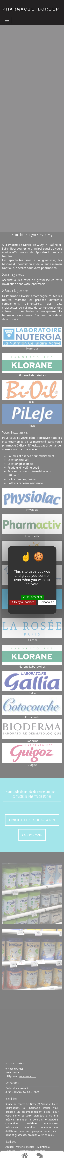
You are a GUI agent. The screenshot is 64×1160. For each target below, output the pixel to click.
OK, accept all (33, 597)
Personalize (47, 602)
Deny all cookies (23, 602)
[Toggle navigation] (7, 20)
